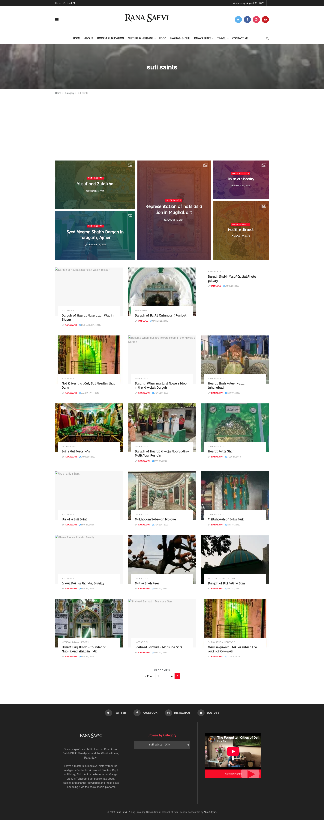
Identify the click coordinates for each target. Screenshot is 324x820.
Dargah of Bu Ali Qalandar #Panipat (160, 315)
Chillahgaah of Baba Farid (226, 519)
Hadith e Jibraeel (241, 230)
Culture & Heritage (140, 38)
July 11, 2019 (234, 456)
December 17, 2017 (91, 324)
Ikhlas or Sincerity (240, 179)
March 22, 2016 (160, 320)
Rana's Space (240, 173)
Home (58, 3)
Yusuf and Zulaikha (95, 184)
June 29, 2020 (232, 285)
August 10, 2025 (175, 219)
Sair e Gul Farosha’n (76, 451)
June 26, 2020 (161, 524)
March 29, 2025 (96, 190)
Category (69, 92)
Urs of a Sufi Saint (74, 519)
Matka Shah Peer (147, 583)
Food (162, 38)
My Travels (68, 310)
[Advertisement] (162, 123)
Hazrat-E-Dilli (180, 38)
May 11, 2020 (233, 392)
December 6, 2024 (96, 244)
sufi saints (83, 92)
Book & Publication (110, 38)
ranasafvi (71, 324)
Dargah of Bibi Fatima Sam (226, 583)
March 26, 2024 (241, 185)
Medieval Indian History (221, 578)
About (88, 38)
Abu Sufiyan (210, 811)
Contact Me (69, 3)
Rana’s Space (202, 38)
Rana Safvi (121, 811)
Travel (221, 38)
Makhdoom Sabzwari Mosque (155, 519)
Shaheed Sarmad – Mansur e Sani (158, 647)
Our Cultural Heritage (221, 642)
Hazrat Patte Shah (221, 451)
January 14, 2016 (90, 392)
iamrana (143, 320)
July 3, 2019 (233, 656)
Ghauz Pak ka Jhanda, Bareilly (83, 583)
